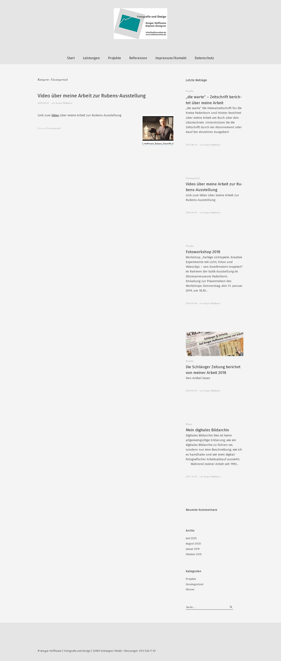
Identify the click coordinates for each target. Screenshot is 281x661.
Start (71, 58)
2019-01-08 (191, 303)
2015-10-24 (191, 476)
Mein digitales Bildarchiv (207, 430)
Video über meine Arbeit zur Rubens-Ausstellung (92, 96)
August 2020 (193, 543)
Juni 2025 (191, 538)
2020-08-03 (43, 102)
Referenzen (138, 58)
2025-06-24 (191, 144)
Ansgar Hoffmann (64, 102)
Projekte (114, 58)
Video (55, 115)
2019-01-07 (191, 390)
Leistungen (91, 58)
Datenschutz (204, 58)
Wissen (189, 424)
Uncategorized (54, 128)
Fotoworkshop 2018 (203, 251)
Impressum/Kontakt (170, 58)
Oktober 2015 (194, 554)
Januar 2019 (193, 548)
